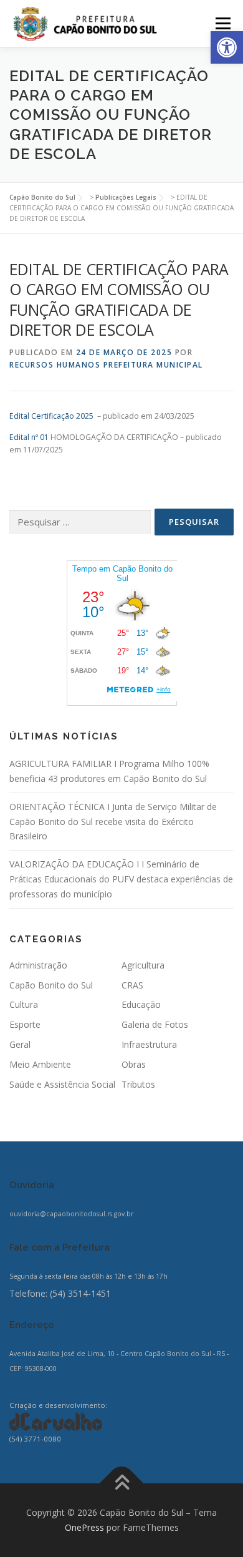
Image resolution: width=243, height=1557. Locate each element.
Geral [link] (20, 1044)
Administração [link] (38, 965)
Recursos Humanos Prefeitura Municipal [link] (106, 364)
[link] (227, 47)
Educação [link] (141, 1004)
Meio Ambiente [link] (40, 1064)
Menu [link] (222, 23)
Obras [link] (134, 1064)
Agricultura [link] (143, 965)
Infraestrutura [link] (149, 1044)
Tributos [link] (138, 1084)
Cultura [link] (23, 1004)
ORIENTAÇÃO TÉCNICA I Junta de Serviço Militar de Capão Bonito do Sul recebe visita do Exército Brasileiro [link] (113, 821)
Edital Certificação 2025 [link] (51, 416)
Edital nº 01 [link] (29, 437)
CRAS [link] (132, 985)
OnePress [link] (84, 1527)
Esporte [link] (24, 1024)
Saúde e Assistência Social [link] (62, 1084)
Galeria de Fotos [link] (155, 1024)
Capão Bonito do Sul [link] (51, 985)
